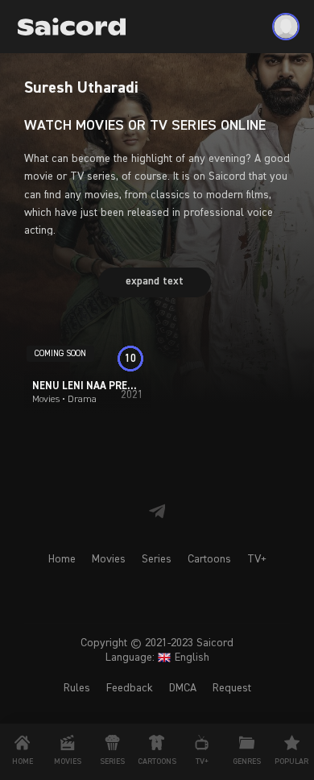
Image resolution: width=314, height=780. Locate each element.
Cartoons (209, 559)
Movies (109, 559)
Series (156, 559)
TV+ (256, 559)
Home (62, 559)
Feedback (129, 688)
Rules (77, 688)
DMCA (182, 688)
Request (232, 688)
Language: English (157, 657)
